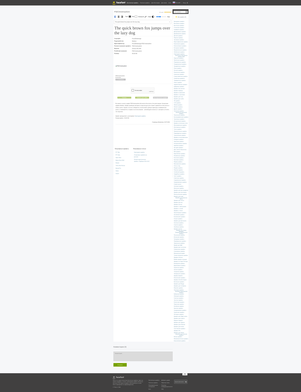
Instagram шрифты (179, 139)
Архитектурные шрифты (180, 212)
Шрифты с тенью (178, 210)
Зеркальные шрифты (179, 243)
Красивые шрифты (179, 159)
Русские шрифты (178, 70)
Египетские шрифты (179, 302)
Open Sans (118, 157)
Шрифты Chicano (178, 257)
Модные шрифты (178, 320)
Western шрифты (178, 106)
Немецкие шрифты (179, 296)
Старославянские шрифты (180, 76)
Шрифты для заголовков (180, 192)
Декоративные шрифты (180, 31)
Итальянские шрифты (179, 277)
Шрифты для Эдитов (179, 322)
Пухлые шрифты (178, 269)
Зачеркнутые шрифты (179, 273)
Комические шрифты (179, 43)
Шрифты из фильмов (179, 92)
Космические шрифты (179, 216)
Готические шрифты (179, 27)
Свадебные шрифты (179, 174)
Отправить (120, 364)
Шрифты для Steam (179, 332)
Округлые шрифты (178, 58)
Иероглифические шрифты (181, 41)
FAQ (162, 389)
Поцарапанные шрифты (180, 64)
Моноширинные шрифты (180, 125)
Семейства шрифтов (179, 78)
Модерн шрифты (178, 168)
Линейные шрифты (179, 226)
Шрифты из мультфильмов (181, 137)
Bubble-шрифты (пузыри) (180, 259)
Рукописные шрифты (179, 72)
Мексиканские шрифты (180, 163)
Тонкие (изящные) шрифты (181, 255)
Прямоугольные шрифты (180, 131)
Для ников (164, 2)
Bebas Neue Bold (120, 160)
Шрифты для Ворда (179, 283)
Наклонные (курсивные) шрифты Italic (181, 56)
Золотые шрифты (178, 300)
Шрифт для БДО (178, 245)
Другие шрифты (178, 109)
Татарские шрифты (179, 271)
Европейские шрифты (179, 153)
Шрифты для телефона (180, 285)
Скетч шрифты (177, 176)
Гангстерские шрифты (179, 328)
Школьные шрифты (179, 188)
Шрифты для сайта (179, 98)
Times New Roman (120, 165)
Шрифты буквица (178, 90)
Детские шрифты (178, 35)
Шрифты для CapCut (179, 318)
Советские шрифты (179, 178)
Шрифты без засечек (179, 88)
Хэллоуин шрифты (178, 186)
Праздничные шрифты (179, 66)
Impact (117, 173)
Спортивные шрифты (179, 251)
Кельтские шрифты (179, 157)
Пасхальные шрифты (179, 235)
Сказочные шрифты (179, 74)
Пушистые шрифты (179, 267)
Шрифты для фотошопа (180, 220)
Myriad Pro (118, 168)
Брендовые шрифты (179, 21)
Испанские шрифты (179, 237)
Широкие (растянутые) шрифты (181, 334)
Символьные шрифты (179, 249)
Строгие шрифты (178, 224)
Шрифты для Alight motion (180, 316)
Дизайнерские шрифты (180, 33)
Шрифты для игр (178, 202)
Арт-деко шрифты (178, 147)
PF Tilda (118, 152)
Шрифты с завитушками (180, 206)
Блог (170, 2)
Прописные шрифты (179, 60)
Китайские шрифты (179, 306)
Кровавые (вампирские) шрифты (181, 292)
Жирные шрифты (178, 37)
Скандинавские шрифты (180, 310)
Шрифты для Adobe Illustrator (181, 231)
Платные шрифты (145, 2)
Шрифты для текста (179, 200)
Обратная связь (165, 382)
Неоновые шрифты (179, 290)
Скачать (124, 97)
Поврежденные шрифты (180, 133)
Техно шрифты (178, 129)
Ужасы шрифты (178, 82)
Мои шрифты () (182, 17)
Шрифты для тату (178, 96)
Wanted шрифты (178, 104)
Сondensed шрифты (179, 172)
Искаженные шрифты (179, 155)
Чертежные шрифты (179, 119)
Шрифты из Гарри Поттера (181, 261)
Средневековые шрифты (180, 182)
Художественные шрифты (180, 84)
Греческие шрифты (179, 111)
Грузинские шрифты (179, 312)
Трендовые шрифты (179, 239)
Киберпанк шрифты (179, 294)
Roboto (117, 162)
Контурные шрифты (179, 48)
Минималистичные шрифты (181, 338)
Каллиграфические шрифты (181, 117)
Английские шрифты (179, 214)
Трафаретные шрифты (180, 80)
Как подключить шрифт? (160, 97)
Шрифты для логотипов (180, 247)
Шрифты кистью (178, 204)
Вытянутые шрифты (179, 281)
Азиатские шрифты (179, 141)
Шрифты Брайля (178, 275)
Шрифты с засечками (179, 94)
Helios (117, 170)
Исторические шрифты (180, 121)
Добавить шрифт (165, 380)
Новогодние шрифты (140, 116)
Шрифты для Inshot (179, 326)
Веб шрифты (177, 151)
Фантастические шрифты (180, 194)
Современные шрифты (180, 180)
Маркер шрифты (178, 161)
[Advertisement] (142, 136)
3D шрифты (177, 100)
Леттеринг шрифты (179, 314)
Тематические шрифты (180, 135)
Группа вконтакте (179, 381)
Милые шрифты (178, 336)
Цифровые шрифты (179, 86)
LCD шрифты (177, 102)
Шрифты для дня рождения (181, 190)
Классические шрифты (180, 340)
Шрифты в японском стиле (181, 123)
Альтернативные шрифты (180, 143)
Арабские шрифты (178, 145)
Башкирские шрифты (179, 263)
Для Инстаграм (155, 2)
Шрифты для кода (178, 196)
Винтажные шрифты (179, 23)
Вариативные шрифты (179, 265)
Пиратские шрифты (179, 304)
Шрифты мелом (178, 229)
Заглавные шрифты (179, 39)
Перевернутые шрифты (180, 241)
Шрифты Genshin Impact (180, 279)
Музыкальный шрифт (179, 253)
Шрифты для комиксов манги (181, 198)
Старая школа (177, 184)
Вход (184, 2)
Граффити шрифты (179, 29)
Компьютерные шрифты (180, 45)
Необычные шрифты (179, 52)
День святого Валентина (180, 149)
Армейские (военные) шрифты (181, 113)
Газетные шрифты (178, 298)
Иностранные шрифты (179, 127)
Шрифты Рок (177, 330)
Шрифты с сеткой (178, 208)
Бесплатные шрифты (132, 2)
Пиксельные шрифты (179, 115)
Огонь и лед (177, 165)
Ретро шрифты (177, 68)
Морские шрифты (178, 288)
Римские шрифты (178, 170)
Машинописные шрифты (180, 50)
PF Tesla (118, 155)
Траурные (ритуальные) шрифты (181, 233)
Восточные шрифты (179, 25)
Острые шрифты (178, 218)
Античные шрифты (179, 222)
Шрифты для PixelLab (179, 324)
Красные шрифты (178, 308)
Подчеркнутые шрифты (180, 62)
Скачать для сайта (142, 97)
